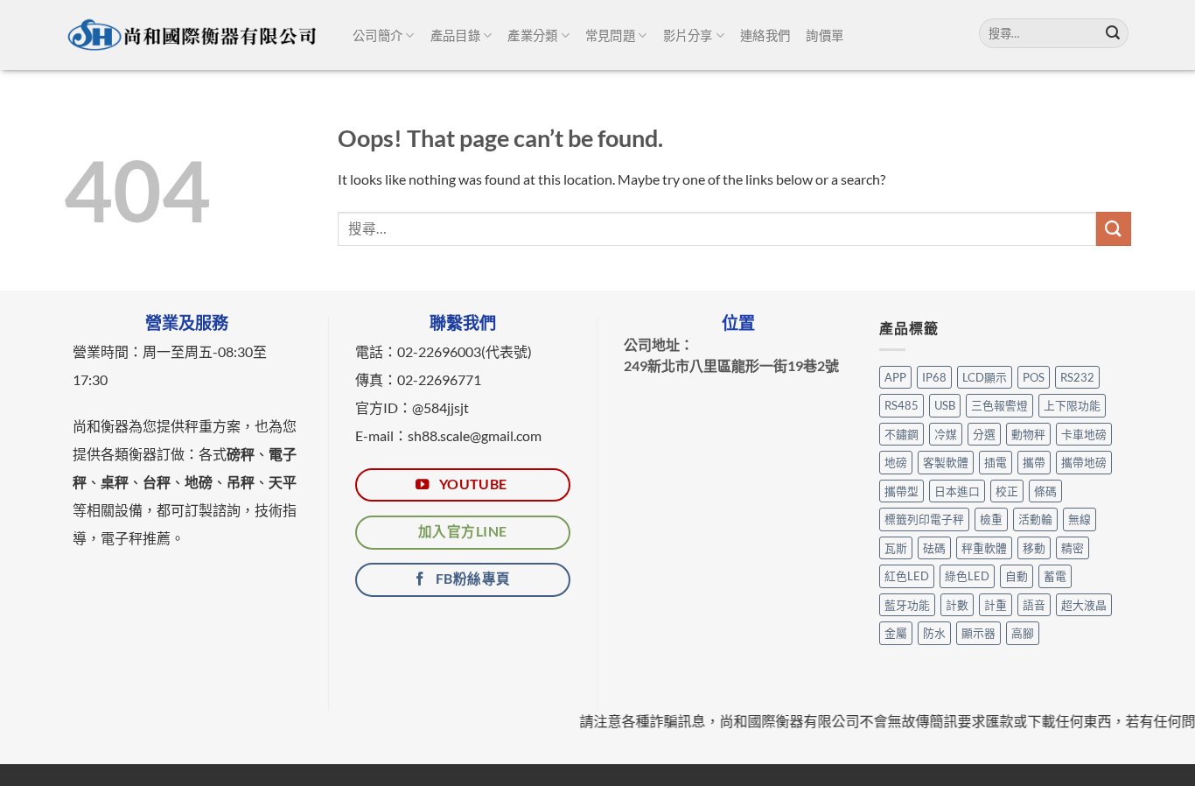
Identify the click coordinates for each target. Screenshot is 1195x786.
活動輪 (1035, 519)
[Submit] (1113, 33)
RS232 (1077, 377)
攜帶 (1034, 462)
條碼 (1045, 491)
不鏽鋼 (901, 434)
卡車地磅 (1084, 434)
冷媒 (945, 434)
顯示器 (978, 633)
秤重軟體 (984, 548)
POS (1034, 377)
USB (944, 405)
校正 (1007, 491)
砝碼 (934, 548)
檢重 (991, 519)
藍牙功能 (907, 605)
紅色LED (906, 576)
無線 (1079, 519)
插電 (995, 462)
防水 (934, 633)
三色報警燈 (999, 405)
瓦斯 (895, 548)
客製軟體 (945, 462)
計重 (995, 605)
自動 (1016, 576)
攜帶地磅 (1084, 462)
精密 (1072, 548)
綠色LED (967, 576)
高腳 (1022, 633)
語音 (1034, 605)
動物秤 (1028, 434)
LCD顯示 (984, 377)
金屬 (895, 633)
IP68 (934, 377)
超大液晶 (1084, 605)
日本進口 (957, 491)
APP (895, 377)
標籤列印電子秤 (924, 519)
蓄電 (1055, 576)
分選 (984, 434)
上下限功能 (1072, 405)
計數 (957, 605)
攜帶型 (901, 491)
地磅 (895, 462)
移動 (1034, 548)
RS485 (901, 405)
